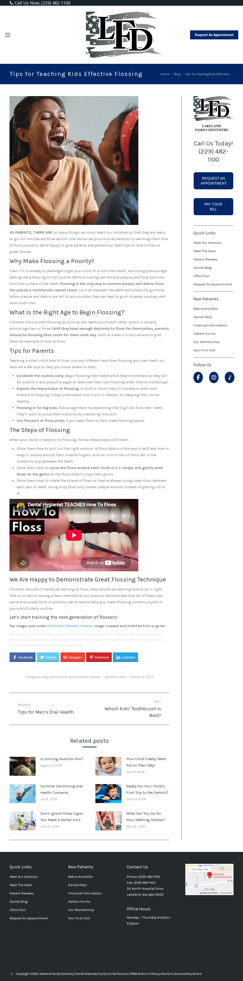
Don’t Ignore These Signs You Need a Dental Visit (61, 816)
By (115, 677)
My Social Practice (115, 974)
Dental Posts (58, 677)
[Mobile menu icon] (7, 35)
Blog (45, 677)
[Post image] (22, 766)
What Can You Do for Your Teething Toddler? (146, 816)
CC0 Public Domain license (69, 626)
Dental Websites (86, 974)
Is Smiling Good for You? (61, 759)
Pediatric (95, 677)
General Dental (78, 677)
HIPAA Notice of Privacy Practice (151, 974)
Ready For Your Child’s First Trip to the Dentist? (147, 789)
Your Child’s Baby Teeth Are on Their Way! (146, 762)
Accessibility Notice (187, 974)
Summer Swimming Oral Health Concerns (61, 789)
